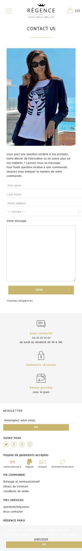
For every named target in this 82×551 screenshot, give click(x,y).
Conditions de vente (16, 491)
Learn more (41, 539)
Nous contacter (13, 511)
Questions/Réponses (16, 507)
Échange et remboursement (21, 481)
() (77, 10)
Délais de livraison (15, 486)
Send (39, 290)
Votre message (16, 221)
